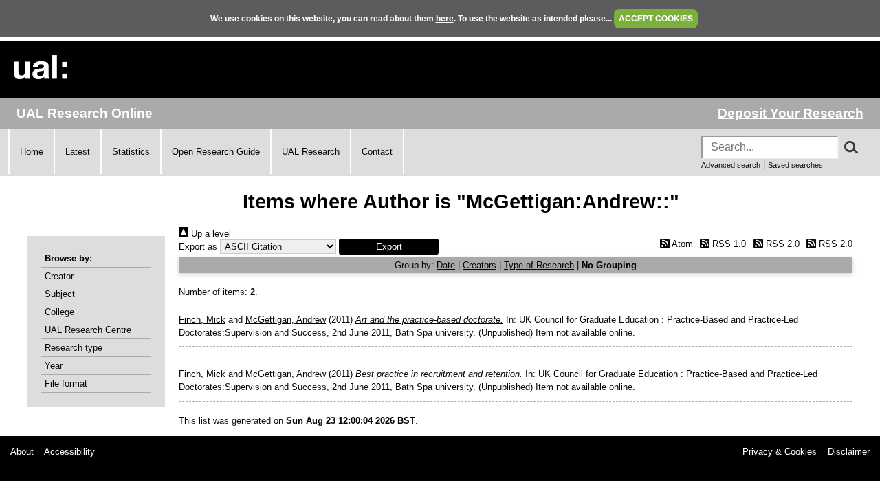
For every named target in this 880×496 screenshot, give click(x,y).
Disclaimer (849, 451)
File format (66, 383)
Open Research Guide (216, 152)
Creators (479, 265)
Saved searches (795, 165)
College (59, 312)
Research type (73, 348)
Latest (77, 152)
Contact (377, 152)
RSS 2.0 (781, 244)
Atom (681, 244)
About (22, 451)
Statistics (131, 152)
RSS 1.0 (728, 244)
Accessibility (69, 451)
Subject (60, 294)
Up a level (209, 233)
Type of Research (539, 265)
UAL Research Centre (88, 330)
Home (31, 152)
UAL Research (311, 152)
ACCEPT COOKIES (656, 18)
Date (446, 265)
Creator (59, 276)
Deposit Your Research (791, 113)
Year (54, 365)
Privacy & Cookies (779, 451)
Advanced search (730, 165)
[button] (389, 247)
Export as (198, 246)
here (445, 18)
